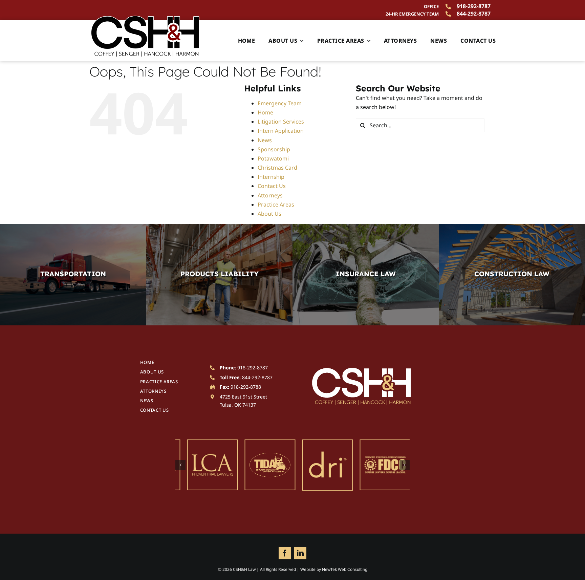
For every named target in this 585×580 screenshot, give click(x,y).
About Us (269, 213)
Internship (271, 176)
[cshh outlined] (145, 17)
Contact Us (272, 186)
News (265, 140)
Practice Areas (276, 204)
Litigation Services (281, 121)
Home (265, 112)
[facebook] (285, 553)
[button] (180, 465)
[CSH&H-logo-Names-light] (361, 369)
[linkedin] (300, 553)
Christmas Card (277, 167)
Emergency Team (280, 103)
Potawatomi (273, 158)
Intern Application (281, 130)
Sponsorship (274, 149)
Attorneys (270, 195)
